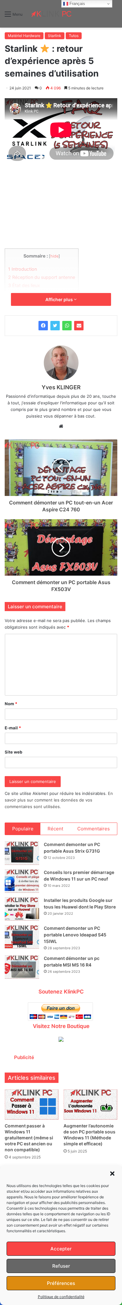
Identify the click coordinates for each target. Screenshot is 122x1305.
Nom (11, 703)
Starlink (54, 35)
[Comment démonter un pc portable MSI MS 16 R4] (22, 967)
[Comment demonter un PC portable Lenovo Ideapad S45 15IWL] (22, 937)
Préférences (61, 1283)
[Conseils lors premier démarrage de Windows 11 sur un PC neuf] (22, 881)
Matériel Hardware (24, 35)
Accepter (61, 1249)
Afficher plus (59, 299)
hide (54, 256)
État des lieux (24, 285)
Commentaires (93, 829)
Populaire (22, 829)
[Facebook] (43, 325)
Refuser (61, 1266)
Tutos (74, 35)
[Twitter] (55, 325)
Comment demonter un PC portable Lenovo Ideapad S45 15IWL (75, 934)
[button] (112, 1173)
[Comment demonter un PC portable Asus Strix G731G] (22, 853)
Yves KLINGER (61, 387)
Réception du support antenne (41, 277)
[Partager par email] (79, 325)
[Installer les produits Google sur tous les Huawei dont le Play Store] (22, 909)
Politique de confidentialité (61, 1296)
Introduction (22, 269)
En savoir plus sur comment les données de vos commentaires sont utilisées (59, 800)
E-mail (13, 727)
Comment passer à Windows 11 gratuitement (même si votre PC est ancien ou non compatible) (29, 1137)
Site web (13, 751)
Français (76, 3)
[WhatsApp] (67, 325)
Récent (55, 829)
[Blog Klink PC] (51, 13)
